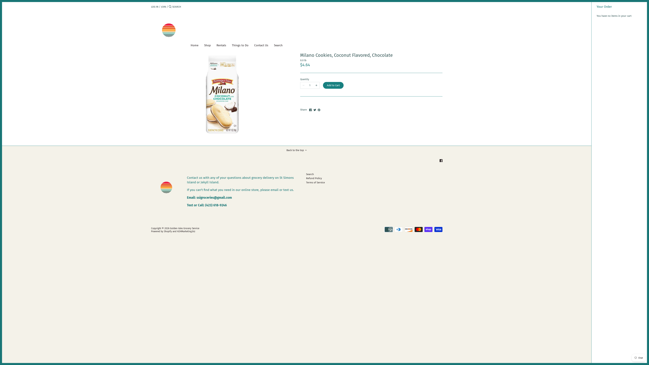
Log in (154, 6)
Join (163, 6)
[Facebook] (441, 160)
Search (310, 174)
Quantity (304, 79)
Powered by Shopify (161, 231)
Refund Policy (314, 178)
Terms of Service (315, 182)
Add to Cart (333, 85)
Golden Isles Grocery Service (184, 228)
